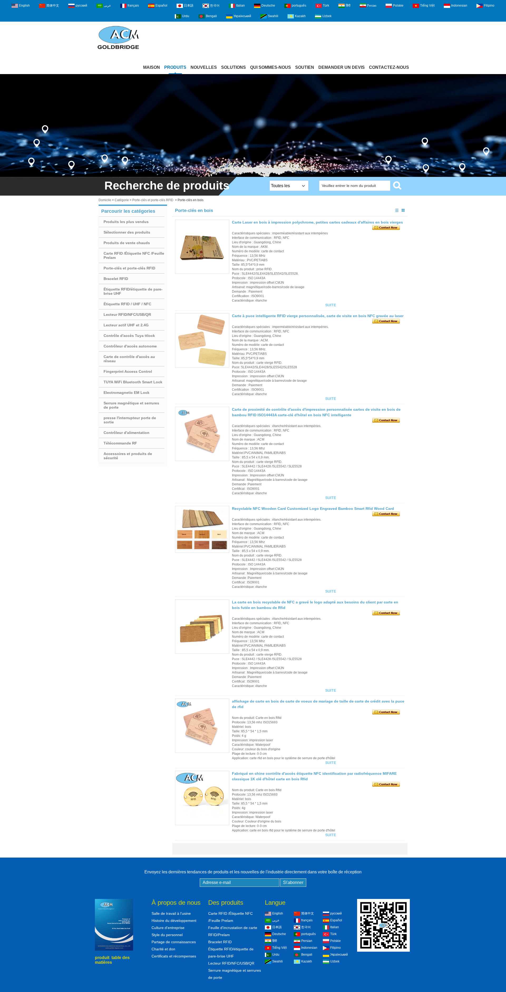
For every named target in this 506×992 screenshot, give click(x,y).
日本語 (188, 5)
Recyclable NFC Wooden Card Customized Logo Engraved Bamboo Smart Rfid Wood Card (313, 508)
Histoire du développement (174, 920)
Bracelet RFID (116, 279)
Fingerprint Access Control (128, 371)
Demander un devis (341, 67)
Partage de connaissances (174, 942)
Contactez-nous (389, 67)
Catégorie (122, 200)
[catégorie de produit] (253, 125)
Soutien (304, 67)
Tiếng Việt (427, 5)
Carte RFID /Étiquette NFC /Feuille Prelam (134, 255)
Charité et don (163, 949)
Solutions (233, 67)
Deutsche (268, 5)
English (24, 5)
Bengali (211, 16)
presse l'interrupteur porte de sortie (130, 420)
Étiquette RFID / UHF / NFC (127, 304)
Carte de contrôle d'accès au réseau (129, 359)
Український (242, 16)
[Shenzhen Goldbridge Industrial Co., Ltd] (118, 49)
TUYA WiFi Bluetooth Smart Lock (133, 382)
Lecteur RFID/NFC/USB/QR (127, 314)
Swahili (273, 16)
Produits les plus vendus (126, 222)
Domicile (105, 200)
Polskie (398, 5)
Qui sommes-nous (270, 67)
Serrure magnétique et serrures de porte (131, 405)
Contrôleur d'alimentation (126, 432)
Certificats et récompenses (174, 956)
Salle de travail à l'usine (171, 913)
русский (81, 5)
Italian (240, 5)
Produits (175, 67)
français (133, 5)
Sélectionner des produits (127, 232)
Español (161, 5)
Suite (330, 305)
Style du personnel (167, 935)
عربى (107, 5)
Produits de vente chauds (127, 243)
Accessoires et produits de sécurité (128, 456)
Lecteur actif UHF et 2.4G (126, 325)
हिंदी (348, 5)
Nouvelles (204, 67)
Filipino (489, 5)
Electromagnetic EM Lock (126, 392)
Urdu (185, 16)
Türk (326, 5)
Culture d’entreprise (168, 928)
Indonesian (459, 5)
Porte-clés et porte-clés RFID (152, 200)
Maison (151, 67)
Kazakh (300, 16)
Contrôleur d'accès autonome (130, 346)
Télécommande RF (120, 443)
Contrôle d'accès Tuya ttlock (129, 335)
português (299, 5)
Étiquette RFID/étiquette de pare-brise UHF (133, 291)
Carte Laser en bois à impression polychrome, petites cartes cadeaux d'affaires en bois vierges (317, 222)
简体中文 (52, 5)
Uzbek (327, 16)
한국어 (215, 5)
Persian (371, 5)
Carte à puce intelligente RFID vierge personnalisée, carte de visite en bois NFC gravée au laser (317, 316)
